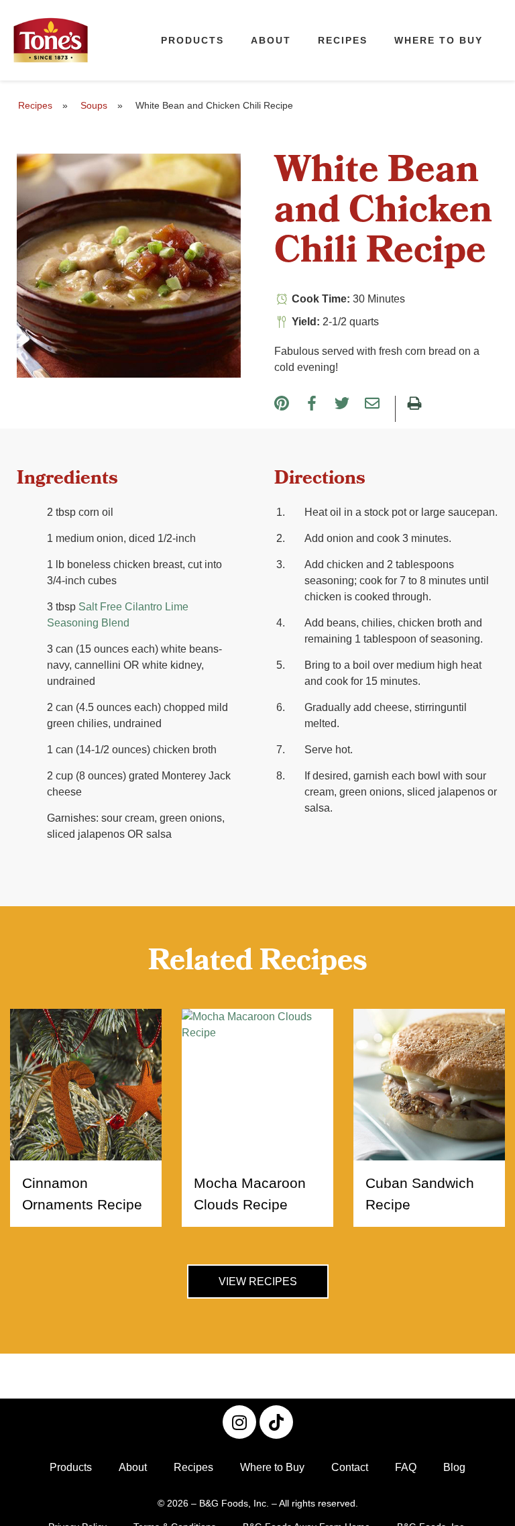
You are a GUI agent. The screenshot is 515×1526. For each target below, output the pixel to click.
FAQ (405, 1467)
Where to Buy (438, 40)
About (271, 40)
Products (192, 40)
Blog (454, 1467)
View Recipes (258, 1281)
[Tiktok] (276, 1422)
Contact (349, 1467)
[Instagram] (239, 1422)
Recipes (342, 40)
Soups (93, 105)
